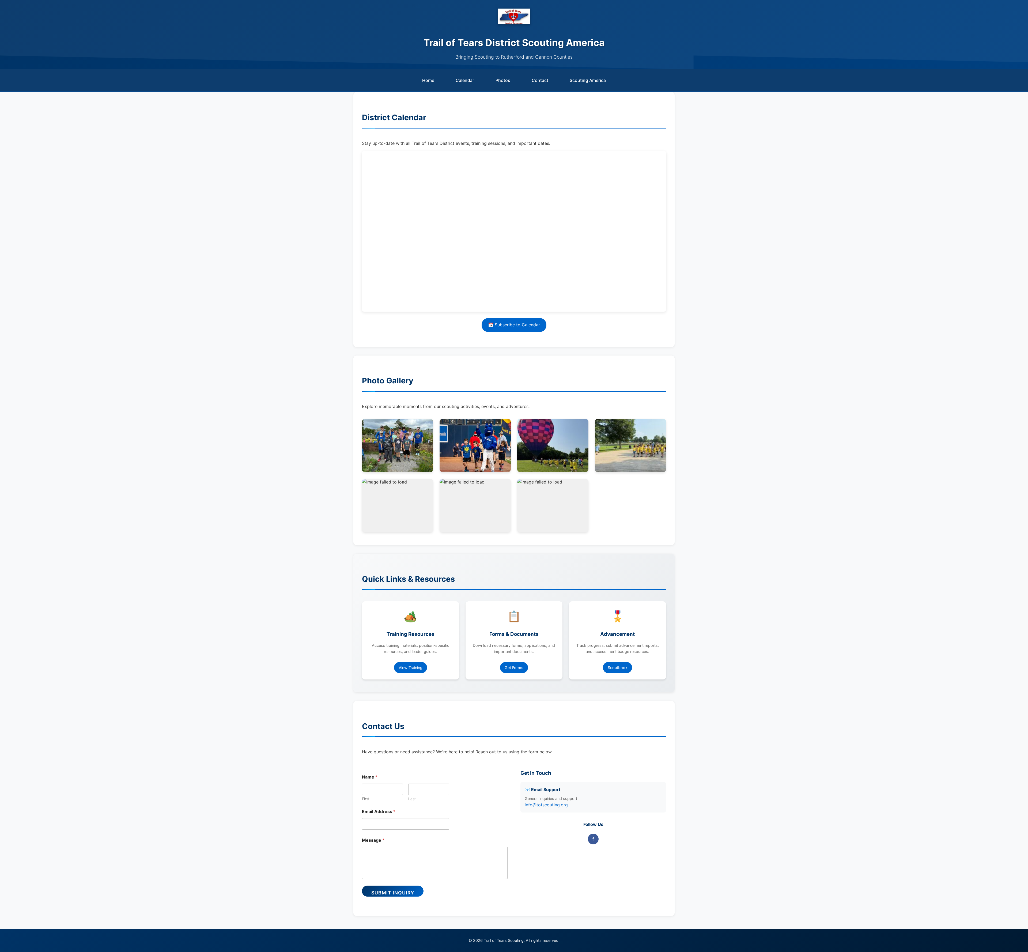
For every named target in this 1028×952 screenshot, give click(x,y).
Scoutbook (618, 667)
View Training (410, 667)
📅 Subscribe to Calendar (514, 324)
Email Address (378, 811)
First (365, 798)
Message (373, 840)
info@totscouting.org (546, 804)
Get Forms (514, 667)
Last (412, 798)
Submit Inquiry (392, 893)
